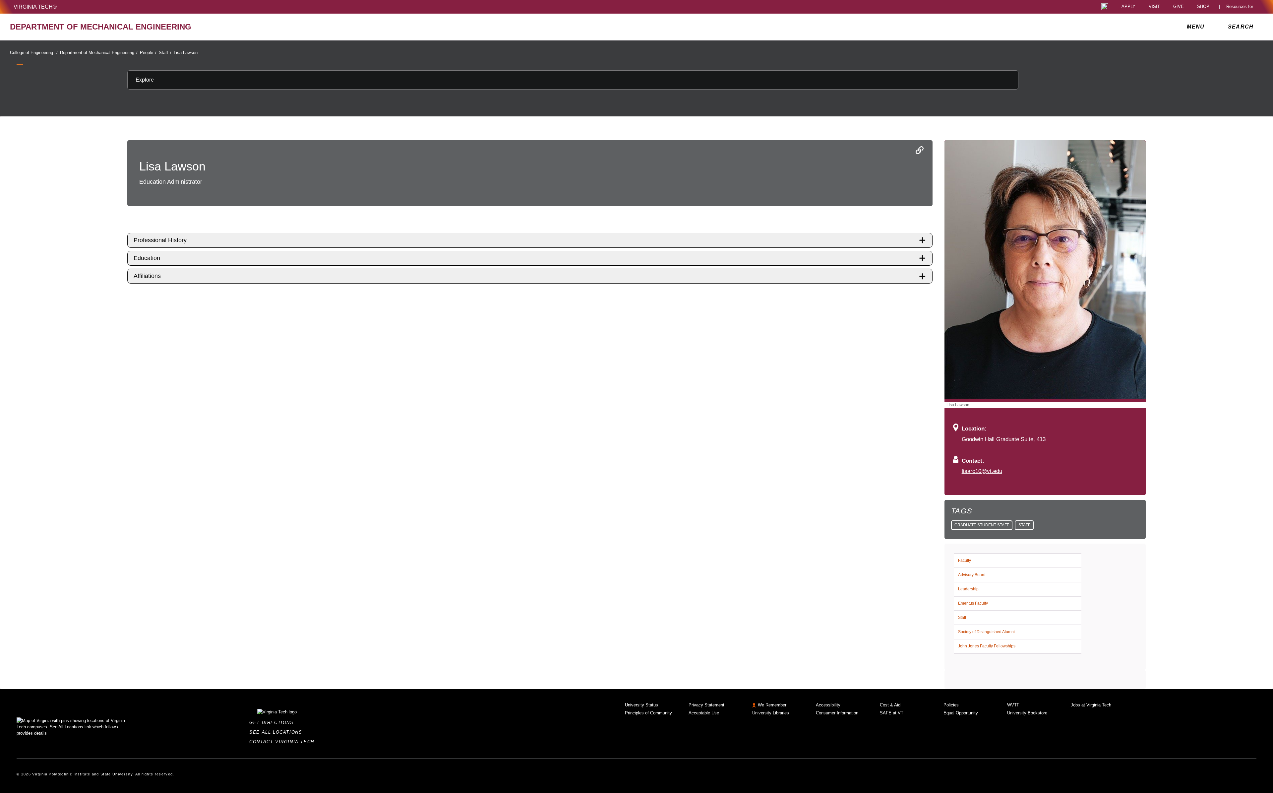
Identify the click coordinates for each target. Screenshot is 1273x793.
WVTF (1013, 704)
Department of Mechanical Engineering (99, 52)
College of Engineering (34, 52)
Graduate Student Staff (981, 525)
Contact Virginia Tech (283, 741)
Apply (1128, 7)
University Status (641, 704)
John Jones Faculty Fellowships (986, 646)
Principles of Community (648, 712)
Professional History (160, 240)
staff (1024, 525)
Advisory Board (972, 574)
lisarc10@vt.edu (982, 471)
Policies (951, 704)
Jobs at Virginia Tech (1091, 704)
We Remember (772, 704)
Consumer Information (837, 712)
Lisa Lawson (186, 52)
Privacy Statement (706, 704)
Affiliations (147, 276)
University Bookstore (1027, 712)
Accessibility (828, 704)
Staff (165, 52)
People (148, 52)
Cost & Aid (890, 704)
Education (147, 258)
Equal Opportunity (960, 712)
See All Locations (277, 732)
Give (1178, 7)
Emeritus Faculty (973, 603)
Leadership (968, 589)
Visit (1154, 7)
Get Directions (273, 722)
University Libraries (770, 712)
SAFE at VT (891, 712)
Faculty (964, 560)
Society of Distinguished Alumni (986, 631)
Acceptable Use (704, 712)
